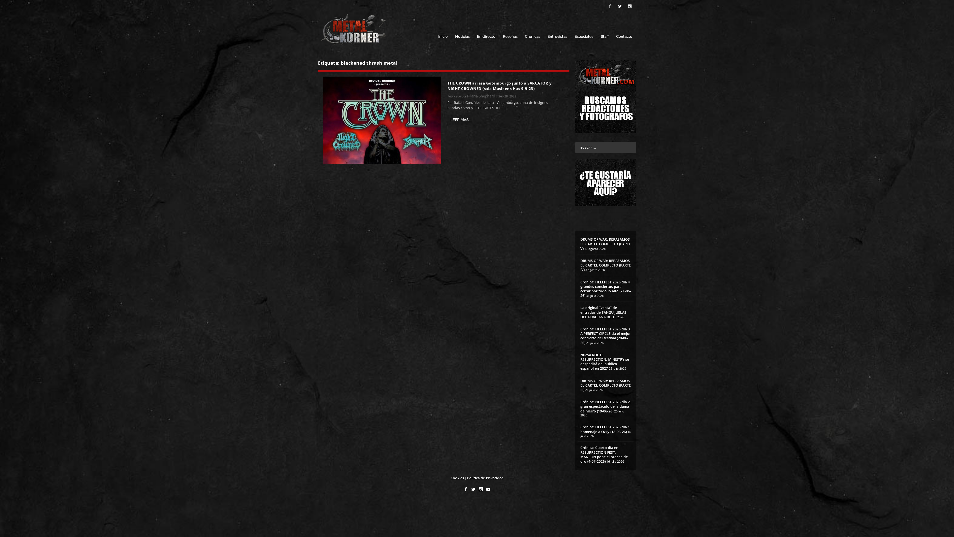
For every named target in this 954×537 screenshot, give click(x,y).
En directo (486, 37)
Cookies (457, 478)
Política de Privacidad (485, 478)
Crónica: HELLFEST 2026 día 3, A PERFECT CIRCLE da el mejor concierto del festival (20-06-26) (605, 336)
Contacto (624, 37)
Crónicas (532, 37)
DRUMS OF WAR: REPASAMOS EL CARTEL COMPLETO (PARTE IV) (605, 265)
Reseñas (510, 37)
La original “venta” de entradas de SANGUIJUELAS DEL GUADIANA (603, 312)
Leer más (459, 120)
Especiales (584, 37)
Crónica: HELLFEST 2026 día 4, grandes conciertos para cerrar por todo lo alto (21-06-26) (605, 289)
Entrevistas (557, 37)
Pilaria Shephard (481, 95)
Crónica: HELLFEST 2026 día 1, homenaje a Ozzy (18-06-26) (605, 429)
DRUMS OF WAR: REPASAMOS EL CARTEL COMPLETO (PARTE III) (605, 385)
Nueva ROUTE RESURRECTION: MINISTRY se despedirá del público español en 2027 (604, 362)
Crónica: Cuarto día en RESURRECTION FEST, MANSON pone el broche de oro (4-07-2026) (604, 454)
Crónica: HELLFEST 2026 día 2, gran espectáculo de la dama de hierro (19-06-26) (605, 406)
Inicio (443, 37)
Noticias (462, 37)
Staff (605, 37)
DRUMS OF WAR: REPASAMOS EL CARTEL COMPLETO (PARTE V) (605, 244)
